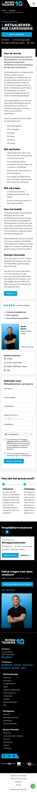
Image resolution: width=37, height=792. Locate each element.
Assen (23, 668)
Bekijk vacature (10, 555)
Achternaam (8, 406)
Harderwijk (6, 668)
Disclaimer (18, 782)
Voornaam (8, 388)
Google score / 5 (23, 305)
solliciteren (24, 555)
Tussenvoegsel (9, 397)
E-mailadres (8, 424)
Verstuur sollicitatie (14, 461)
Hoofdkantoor (7, 665)
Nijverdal (15, 668)
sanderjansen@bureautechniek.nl (17, 584)
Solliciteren (10, 293)
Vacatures (12, 10)
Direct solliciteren (16, 34)
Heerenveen (28, 665)
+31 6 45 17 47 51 (27, 347)
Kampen (17, 665)
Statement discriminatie (19, 779)
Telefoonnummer (10, 415)
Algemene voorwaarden (19, 776)
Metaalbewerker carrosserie (13, 12)
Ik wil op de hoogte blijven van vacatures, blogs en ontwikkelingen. (19, 454)
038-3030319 (7, 657)
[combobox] (8, 419)
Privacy (18, 785)
